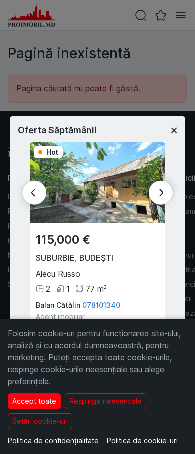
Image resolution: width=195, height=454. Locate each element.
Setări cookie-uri (40, 421)
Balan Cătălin (58, 305)
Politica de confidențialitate (53, 440)
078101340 (101, 305)
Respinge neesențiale (106, 401)
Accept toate (34, 401)
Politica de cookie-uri (142, 440)
